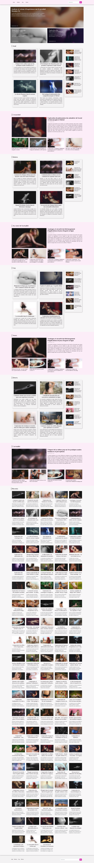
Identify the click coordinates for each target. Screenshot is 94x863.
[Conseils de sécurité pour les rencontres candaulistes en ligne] (51, 387)
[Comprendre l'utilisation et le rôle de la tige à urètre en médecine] (18, 694)
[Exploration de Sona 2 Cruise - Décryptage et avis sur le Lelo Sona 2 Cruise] (32, 694)
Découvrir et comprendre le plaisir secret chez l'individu (47, 665)
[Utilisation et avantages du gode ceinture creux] (61, 784)
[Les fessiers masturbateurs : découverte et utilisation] (18, 802)
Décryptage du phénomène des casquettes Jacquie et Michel (51, 95)
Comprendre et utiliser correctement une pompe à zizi (33, 737)
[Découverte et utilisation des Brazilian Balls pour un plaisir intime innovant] (70, 416)
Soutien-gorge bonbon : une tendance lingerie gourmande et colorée (77, 410)
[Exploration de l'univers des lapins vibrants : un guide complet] (70, 196)
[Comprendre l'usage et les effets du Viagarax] (47, 766)
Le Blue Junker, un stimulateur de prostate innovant (77, 77)
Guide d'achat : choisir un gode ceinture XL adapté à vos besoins (61, 755)
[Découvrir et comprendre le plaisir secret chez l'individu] (47, 657)
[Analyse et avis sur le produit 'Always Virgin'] (61, 585)
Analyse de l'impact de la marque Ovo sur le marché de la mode (61, 737)
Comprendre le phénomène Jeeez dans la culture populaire (47, 646)
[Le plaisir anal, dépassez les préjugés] (75, 821)
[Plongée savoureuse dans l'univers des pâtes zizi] (32, 766)
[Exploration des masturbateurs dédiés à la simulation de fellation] (32, 784)
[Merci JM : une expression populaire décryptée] (47, 802)
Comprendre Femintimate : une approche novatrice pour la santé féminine (73, 261)
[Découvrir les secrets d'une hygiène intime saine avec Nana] (70, 294)
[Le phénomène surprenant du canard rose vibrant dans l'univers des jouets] (70, 52)
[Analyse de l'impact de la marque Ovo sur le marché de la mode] (61, 730)
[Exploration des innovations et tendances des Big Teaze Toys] (65, 35)
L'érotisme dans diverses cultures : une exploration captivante (61, 828)
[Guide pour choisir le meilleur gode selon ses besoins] (32, 639)
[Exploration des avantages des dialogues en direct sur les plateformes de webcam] (70, 390)
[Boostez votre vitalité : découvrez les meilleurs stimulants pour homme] (18, 676)
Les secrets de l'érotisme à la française (77, 162)
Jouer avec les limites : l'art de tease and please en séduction (75, 701)
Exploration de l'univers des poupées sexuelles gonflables (18, 592)
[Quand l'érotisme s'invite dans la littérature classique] (25, 197)
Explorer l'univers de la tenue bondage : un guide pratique (75, 574)
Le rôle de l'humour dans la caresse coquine (25, 95)
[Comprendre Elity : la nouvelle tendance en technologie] (32, 712)
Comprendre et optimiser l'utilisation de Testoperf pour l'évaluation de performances (56, 150)
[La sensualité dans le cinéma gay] (25, 308)
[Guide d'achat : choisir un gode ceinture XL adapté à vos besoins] (61, 748)
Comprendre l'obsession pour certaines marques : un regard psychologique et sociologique (36, 261)
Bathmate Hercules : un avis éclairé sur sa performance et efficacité (77, 91)
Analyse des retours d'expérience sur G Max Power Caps (75, 646)
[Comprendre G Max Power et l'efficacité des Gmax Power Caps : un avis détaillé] (61, 603)
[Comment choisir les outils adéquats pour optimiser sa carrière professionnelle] (51, 418)
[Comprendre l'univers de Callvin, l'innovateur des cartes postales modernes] (70, 300)
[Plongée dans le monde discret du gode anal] (47, 784)
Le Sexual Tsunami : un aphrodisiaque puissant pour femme (47, 574)
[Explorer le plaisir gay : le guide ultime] (51, 278)
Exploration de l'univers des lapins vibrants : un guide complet (77, 196)
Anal (14, 2)
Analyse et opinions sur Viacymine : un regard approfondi (75, 755)
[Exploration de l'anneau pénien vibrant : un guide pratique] (75, 657)
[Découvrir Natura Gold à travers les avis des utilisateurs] (47, 712)
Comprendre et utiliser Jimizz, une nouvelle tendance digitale (47, 755)
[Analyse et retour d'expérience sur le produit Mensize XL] (47, 17)
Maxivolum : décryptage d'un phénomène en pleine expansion (32, 628)
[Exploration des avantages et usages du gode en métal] (20, 142)
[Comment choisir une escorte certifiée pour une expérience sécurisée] (25, 387)
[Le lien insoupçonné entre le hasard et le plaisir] (75, 676)
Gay (22, 2)
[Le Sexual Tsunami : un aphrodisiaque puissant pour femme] (47, 567)
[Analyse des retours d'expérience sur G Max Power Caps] (75, 639)
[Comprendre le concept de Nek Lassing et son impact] (70, 403)
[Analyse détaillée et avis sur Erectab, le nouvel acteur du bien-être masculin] (70, 280)
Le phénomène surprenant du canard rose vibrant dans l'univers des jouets (77, 52)
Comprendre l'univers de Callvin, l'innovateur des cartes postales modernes (77, 300)
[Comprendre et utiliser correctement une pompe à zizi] (32, 730)
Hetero (18, 2)
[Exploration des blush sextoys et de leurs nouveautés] (70, 85)
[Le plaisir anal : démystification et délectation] (32, 821)
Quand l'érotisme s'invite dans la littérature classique (25, 206)
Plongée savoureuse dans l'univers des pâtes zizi (32, 773)
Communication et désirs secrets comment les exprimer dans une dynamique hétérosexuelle (51, 176)
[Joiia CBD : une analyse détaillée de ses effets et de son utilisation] (74, 142)
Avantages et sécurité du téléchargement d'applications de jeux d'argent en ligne (77, 177)
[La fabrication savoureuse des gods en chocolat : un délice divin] (18, 748)
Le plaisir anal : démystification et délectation (33, 828)
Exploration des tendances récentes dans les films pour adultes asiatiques (78, 169)
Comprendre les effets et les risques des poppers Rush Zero (18, 646)
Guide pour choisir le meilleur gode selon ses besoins (33, 646)
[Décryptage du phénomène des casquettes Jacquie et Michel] (51, 86)
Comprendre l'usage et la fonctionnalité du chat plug (47, 737)
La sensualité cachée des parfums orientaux (77, 422)
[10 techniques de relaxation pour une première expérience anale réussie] (51, 56)
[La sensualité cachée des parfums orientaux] (70, 423)
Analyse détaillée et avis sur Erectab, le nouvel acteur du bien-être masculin (77, 280)
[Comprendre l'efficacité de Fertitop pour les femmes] (32, 657)
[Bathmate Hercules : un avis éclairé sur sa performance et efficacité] (70, 91)
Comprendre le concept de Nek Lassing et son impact (77, 403)
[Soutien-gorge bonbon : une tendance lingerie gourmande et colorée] (70, 410)
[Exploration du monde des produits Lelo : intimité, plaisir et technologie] (32, 802)
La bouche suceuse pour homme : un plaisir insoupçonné (32, 592)
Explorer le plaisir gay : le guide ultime (51, 286)
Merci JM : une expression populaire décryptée (47, 810)
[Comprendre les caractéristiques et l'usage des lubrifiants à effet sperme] (38, 142)
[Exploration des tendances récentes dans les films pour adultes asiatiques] (70, 169)
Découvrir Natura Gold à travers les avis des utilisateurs (47, 719)
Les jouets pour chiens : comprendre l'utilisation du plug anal (47, 683)
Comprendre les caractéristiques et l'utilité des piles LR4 (75, 792)
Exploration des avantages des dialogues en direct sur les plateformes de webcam (77, 390)
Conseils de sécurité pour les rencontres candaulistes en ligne (51, 396)
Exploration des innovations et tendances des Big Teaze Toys (56, 31)
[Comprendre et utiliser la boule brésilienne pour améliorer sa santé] (70, 58)
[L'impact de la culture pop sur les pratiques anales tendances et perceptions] (25, 56)
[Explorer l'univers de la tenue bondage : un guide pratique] (75, 567)
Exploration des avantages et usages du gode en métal (47, 592)
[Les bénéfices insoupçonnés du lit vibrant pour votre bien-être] (61, 621)
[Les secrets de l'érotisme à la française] (70, 163)
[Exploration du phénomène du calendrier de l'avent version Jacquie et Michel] (70, 65)
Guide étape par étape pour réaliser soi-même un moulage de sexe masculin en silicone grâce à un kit (20, 261)
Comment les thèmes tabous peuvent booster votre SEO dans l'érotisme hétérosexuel (24, 176)
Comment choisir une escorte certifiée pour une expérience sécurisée (25, 396)
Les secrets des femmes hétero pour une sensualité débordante (51, 206)
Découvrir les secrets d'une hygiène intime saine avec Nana (77, 294)
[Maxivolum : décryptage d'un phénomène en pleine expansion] (32, 621)
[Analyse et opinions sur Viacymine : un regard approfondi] (75, 748)
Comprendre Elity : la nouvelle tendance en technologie (32, 719)
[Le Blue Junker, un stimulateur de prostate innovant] (70, 78)
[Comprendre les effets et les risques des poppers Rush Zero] (18, 639)
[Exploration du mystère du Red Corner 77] (38, 363)
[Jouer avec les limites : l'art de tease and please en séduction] (75, 694)
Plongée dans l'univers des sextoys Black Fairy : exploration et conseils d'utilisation (77, 73)
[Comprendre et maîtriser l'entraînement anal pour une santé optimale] (75, 730)
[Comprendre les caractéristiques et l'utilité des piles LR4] (75, 784)
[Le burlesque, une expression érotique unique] (70, 307)
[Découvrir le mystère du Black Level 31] (32, 748)
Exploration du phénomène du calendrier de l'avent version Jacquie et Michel (77, 65)
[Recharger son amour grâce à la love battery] (70, 287)
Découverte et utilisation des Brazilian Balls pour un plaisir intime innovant (77, 417)
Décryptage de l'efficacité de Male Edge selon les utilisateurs (77, 189)
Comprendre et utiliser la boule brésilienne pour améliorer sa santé (77, 58)
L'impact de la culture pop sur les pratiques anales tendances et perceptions (24, 65)
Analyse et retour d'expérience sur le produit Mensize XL (28, 10)
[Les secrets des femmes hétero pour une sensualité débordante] (51, 197)
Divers (27, 2)
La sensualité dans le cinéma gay (24, 316)
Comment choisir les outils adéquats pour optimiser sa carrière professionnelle (51, 427)
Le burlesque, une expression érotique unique (78, 306)
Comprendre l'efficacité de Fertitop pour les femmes (32, 665)
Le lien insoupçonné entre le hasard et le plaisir (75, 683)
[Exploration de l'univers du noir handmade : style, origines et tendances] (47, 694)
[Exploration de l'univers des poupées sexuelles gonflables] (18, 585)
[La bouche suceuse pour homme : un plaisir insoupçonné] (32, 585)
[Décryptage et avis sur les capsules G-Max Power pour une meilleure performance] (75, 603)
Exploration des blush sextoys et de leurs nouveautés (77, 84)
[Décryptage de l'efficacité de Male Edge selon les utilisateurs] (70, 189)
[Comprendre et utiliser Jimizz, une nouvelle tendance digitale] (47, 748)
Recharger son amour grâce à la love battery (77, 286)
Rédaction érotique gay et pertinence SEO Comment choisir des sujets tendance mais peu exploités (25, 287)
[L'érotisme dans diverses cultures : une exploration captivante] (61, 821)
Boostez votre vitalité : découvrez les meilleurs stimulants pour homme (18, 683)
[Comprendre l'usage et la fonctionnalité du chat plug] (74, 363)
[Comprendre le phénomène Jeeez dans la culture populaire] (47, 639)
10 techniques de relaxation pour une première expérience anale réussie (51, 64)
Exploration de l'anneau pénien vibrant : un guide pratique (75, 665)
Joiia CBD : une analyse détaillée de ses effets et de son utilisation (61, 719)
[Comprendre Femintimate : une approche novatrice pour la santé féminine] (74, 253)
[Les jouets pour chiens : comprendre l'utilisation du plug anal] (74, 474)
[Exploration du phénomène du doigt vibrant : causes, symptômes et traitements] (61, 766)
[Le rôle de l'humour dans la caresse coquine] (25, 86)
